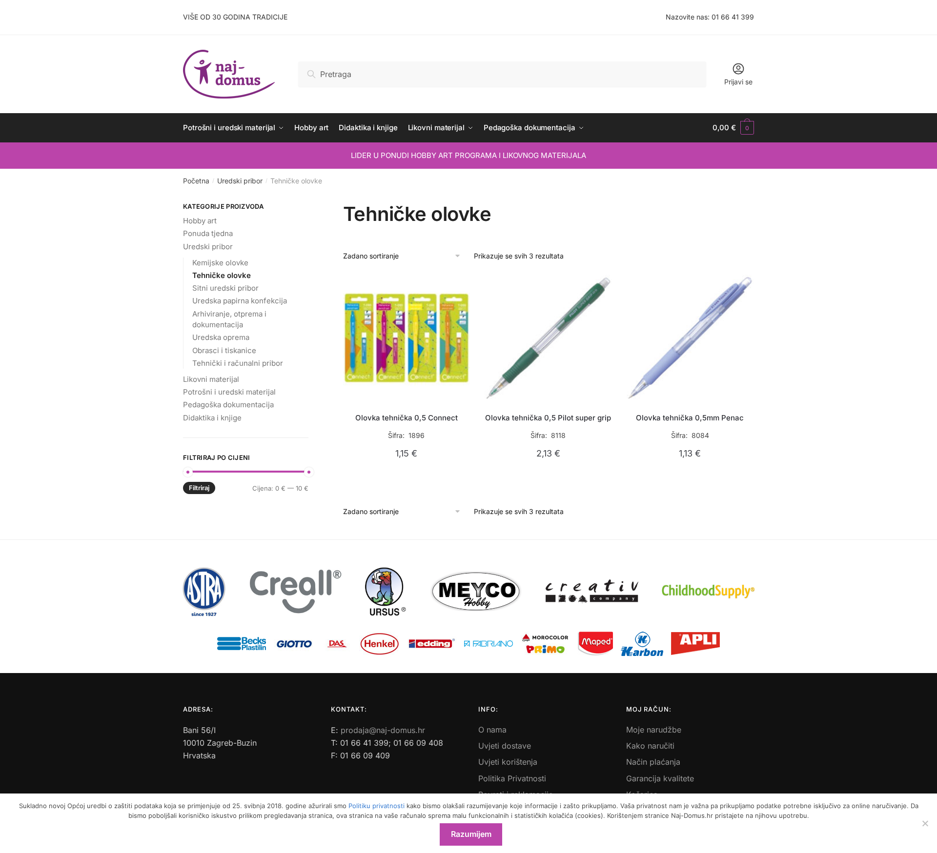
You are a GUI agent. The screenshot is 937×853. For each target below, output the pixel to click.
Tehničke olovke (221, 275)
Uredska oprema (220, 337)
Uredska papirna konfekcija (239, 300)
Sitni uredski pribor (225, 288)
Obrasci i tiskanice (224, 350)
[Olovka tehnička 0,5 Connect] (406, 338)
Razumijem (471, 834)
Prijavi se (738, 82)
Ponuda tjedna (208, 233)
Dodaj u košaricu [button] (406, 476)
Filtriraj (199, 488)
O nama (492, 729)
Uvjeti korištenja (507, 762)
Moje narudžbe (653, 729)
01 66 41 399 (733, 17)
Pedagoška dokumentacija (228, 404)
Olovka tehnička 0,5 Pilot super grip (548, 417)
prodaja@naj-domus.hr (383, 730)
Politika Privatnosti (512, 778)
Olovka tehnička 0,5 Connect (406, 417)
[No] (925, 823)
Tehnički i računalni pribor (237, 363)
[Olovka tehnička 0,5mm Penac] (690, 338)
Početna (196, 181)
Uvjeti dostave (504, 746)
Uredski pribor (240, 181)
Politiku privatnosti (376, 806)
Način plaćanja (653, 762)
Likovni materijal (211, 379)
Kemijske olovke (220, 262)
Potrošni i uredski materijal (229, 392)
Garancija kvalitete (660, 778)
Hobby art (200, 220)
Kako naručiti (650, 746)
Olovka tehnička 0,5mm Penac (690, 417)
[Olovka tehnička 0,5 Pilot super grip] (548, 338)
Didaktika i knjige (212, 417)
